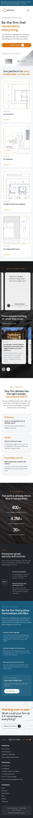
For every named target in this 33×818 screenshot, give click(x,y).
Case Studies (5, 793)
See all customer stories (9, 323)
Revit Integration (6, 751)
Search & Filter (6, 749)
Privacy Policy (22, 808)
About (3, 788)
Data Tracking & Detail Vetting (10, 757)
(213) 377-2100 (14, 740)
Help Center (5, 801)
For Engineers (5, 768)
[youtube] (29, 739)
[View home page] (10, 10)
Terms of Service (16, 810)
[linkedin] (26, 739)
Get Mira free (11, 691)
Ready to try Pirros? (10, 726)
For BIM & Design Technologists (10, 771)
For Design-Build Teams (8, 774)
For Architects (6, 765)
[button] (28, 10)
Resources (4, 790)
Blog (3, 796)
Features (5, 746)
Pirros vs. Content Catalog (9, 776)
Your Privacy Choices (12, 808)
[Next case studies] (8, 369)
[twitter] (23, 739)
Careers (4, 798)
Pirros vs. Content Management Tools (12, 779)
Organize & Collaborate (8, 754)
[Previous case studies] (3, 369)
